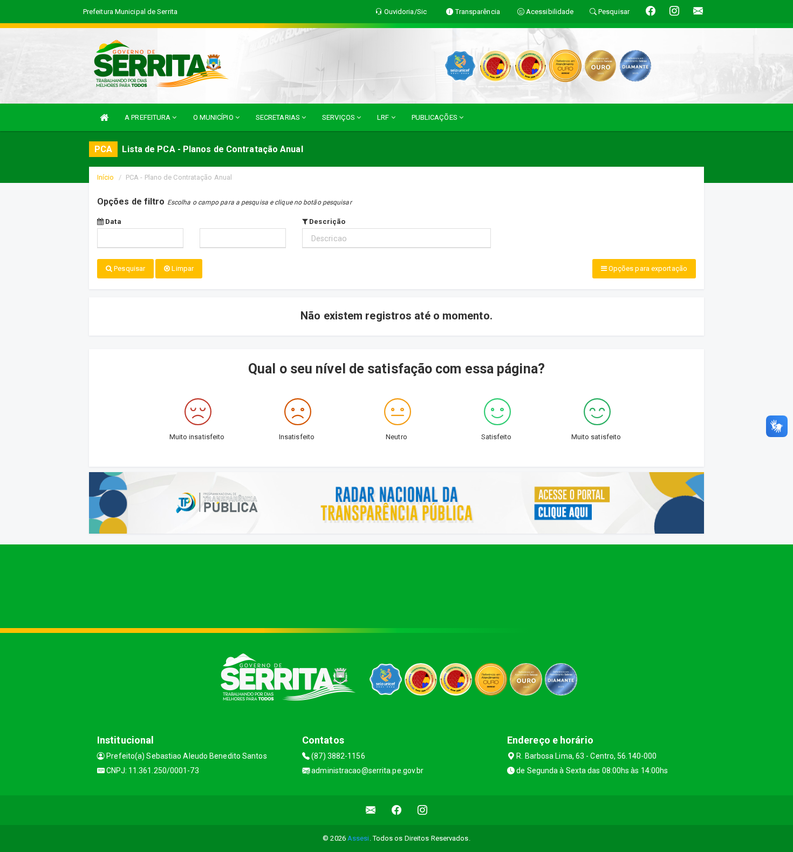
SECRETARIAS (279, 117)
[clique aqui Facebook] (396, 810)
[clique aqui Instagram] (422, 810)
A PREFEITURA (148, 117)
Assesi (358, 838)
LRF (384, 117)
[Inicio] (104, 117)
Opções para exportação (647, 268)
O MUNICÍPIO (214, 117)
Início (105, 177)
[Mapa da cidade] (396, 584)
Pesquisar (128, 268)
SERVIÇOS (339, 117)
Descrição (326, 221)
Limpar (182, 268)
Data (112, 221)
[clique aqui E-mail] (370, 810)
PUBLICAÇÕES (435, 117)
